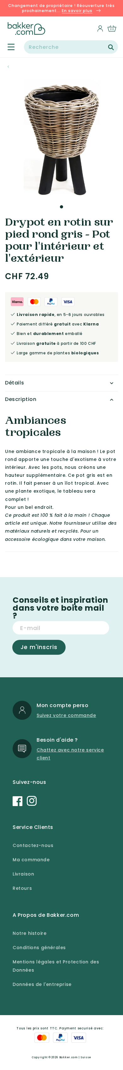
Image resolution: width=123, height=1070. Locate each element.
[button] (7, 47)
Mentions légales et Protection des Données (56, 966)
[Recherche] (111, 47)
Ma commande (31, 860)
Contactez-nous (33, 845)
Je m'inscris (38, 647)
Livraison (23, 874)
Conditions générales (39, 947)
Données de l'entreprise (42, 984)
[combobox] (71, 47)
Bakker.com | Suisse (75, 1057)
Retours (22, 888)
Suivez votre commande (66, 715)
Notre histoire (29, 933)
